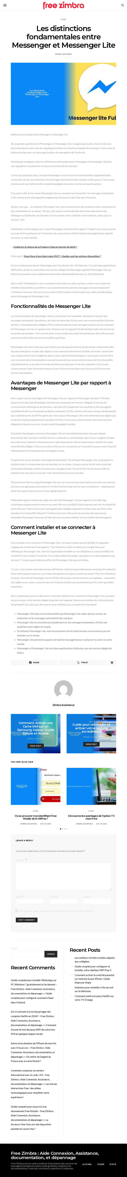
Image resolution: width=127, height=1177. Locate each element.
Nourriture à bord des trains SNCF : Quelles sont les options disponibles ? (62, 256)
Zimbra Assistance (63, 54)
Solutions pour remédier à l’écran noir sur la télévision (94, 989)
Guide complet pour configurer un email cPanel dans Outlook (32, 998)
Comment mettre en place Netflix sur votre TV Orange (94, 997)
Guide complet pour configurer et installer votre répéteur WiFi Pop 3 (93, 968)
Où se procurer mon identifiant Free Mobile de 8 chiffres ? (36, 817)
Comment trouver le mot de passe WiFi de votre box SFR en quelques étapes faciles (33, 1029)
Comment (20, 860)
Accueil (87, 1164)
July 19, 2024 (45, 824)
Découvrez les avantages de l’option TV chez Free (91, 817)
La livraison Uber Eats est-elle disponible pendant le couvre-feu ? (31, 1124)
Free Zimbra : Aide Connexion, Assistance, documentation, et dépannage (55, 1155)
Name (19, 896)
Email (53, 896)
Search (14, 948)
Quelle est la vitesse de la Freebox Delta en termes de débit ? (45, 246)
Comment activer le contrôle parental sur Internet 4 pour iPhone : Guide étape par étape (94, 978)
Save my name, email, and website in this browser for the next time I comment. (57, 911)
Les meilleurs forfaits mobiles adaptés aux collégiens (95, 959)
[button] (60, 829)
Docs (35, 720)
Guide (63, 19)
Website (87, 897)
